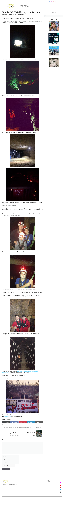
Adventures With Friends (8, 424)
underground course (25, 427)
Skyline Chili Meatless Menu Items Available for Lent (15, 434)
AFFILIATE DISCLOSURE (51, 484)
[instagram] (55, 1)
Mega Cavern (15, 427)
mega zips (20, 427)
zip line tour (39, 427)
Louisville (11, 427)
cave (4, 427)
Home (3, 1)
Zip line (3, 426)
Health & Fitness (54, 6)
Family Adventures (16, 424)
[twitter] (60, 483)
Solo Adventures (39, 424)
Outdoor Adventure (31, 424)
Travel (32, 6)
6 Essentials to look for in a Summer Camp (30, 434)
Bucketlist (47, 6)
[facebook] (49, 1)
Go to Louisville (7, 416)
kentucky (7, 427)
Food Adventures (39, 6)
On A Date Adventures (24, 424)
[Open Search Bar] (60, 6)
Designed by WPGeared (36, 499)
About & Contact (9, 1)
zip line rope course (33, 427)
